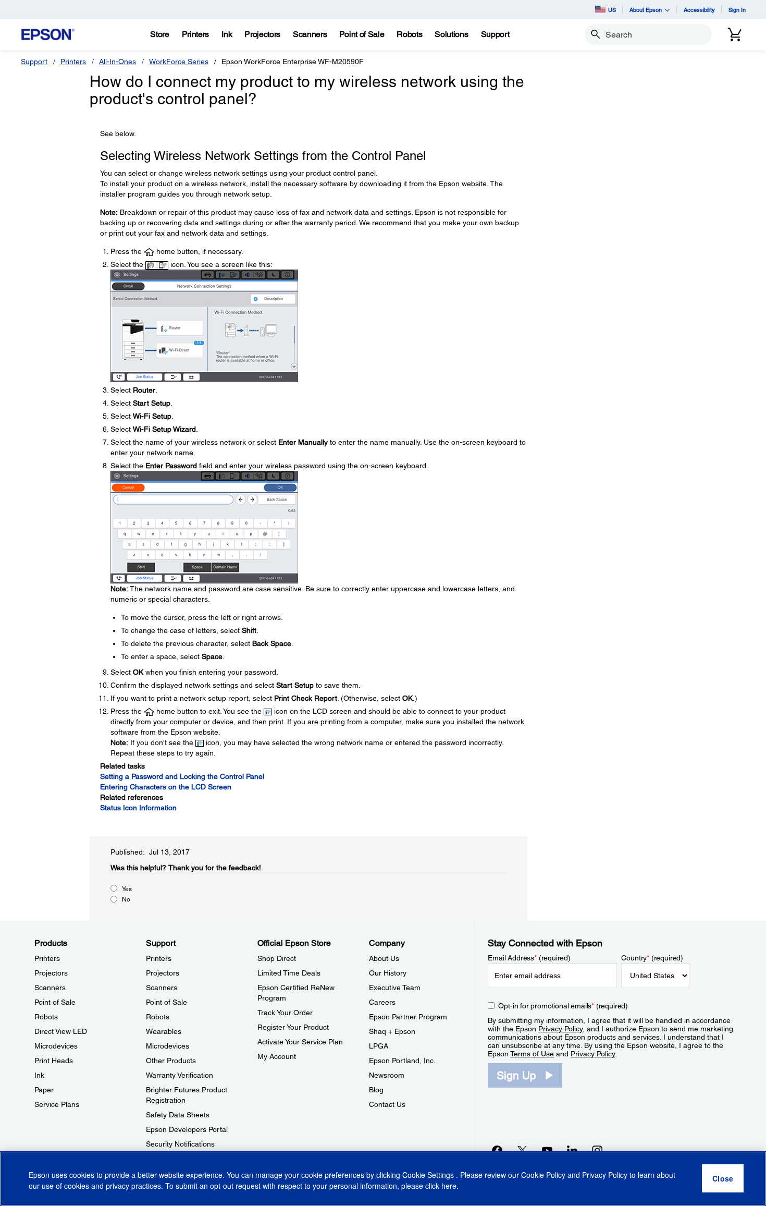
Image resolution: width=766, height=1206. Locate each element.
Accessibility (699, 9)
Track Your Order (285, 1012)
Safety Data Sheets (177, 1115)
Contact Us (387, 1104)
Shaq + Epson (392, 1031)
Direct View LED (60, 1031)
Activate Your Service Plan (300, 1042)
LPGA (378, 1046)
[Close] (723, 1179)
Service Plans (56, 1104)
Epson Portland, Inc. (402, 1060)
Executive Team (395, 987)
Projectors (51, 973)
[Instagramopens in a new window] (597, 1150)
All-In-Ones (117, 61)
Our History (387, 973)
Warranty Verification (179, 1075)
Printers (73, 61)
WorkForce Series (178, 61)
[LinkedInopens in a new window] (572, 1150)
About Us (384, 958)
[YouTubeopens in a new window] (547, 1150)
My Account (276, 1056)
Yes (127, 889)
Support (34, 61)
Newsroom (386, 1075)
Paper (44, 1090)
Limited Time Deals (288, 973)
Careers (382, 1002)
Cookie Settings (429, 1175)
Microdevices (56, 1046)
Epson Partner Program (408, 1017)
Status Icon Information (138, 807)
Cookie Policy (543, 1175)
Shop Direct (276, 958)
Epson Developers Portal (187, 1129)
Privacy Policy (560, 1029)
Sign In (737, 9)
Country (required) (652, 958)
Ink (39, 1075)
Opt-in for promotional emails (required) (563, 1006)
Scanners (50, 987)
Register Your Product (293, 1027)
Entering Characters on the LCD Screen (165, 787)
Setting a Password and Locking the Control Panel (182, 776)
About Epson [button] (645, 9)
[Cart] (734, 34)
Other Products (171, 1060)
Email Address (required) (529, 958)
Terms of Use (532, 1054)
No (126, 899)
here (448, 1185)
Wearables (163, 1031)
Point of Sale (55, 1002)
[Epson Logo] (48, 34)
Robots (46, 1017)
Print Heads (53, 1060)
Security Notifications (180, 1144)
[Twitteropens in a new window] (522, 1150)
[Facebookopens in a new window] (497, 1150)
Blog (376, 1090)
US (612, 9)
